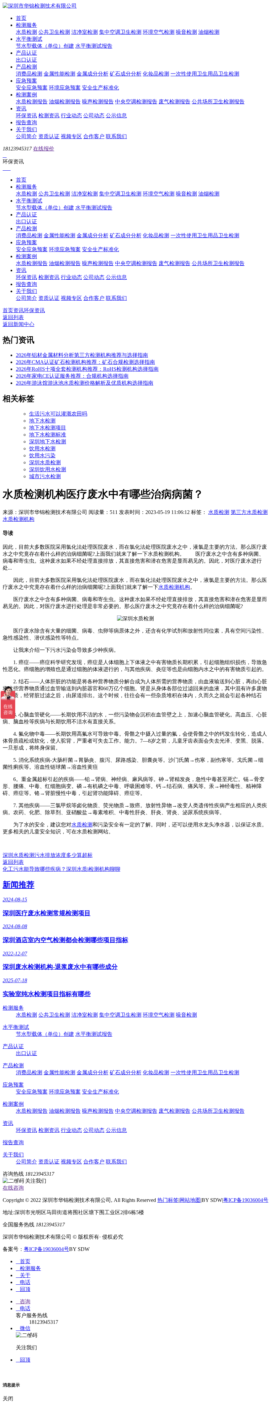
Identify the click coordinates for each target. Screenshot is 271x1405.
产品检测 (26, 67)
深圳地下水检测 (47, 441)
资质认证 (48, 136)
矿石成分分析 (125, 74)
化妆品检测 (156, 74)
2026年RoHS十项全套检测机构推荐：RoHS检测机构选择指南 (87, 369)
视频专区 (71, 136)
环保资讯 (26, 115)
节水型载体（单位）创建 (45, 46)
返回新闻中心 (18, 324)
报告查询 (26, 122)
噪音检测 (186, 32)
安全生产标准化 (100, 87)
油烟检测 (208, 32)
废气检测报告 (174, 101)
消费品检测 (29, 74)
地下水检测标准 (47, 434)
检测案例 (26, 94)
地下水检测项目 (47, 427)
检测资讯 (48, 115)
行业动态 (71, 115)
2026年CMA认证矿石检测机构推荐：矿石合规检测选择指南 (85, 362)
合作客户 (93, 136)
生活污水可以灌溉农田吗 (58, 414)
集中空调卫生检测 (120, 32)
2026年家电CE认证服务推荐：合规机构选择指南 (72, 376)
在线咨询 (13, 1188)
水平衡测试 (29, 39)
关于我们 (26, 129)
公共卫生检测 (54, 32)
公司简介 (26, 136)
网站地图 (190, 1200)
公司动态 (93, 115)
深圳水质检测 (45, 462)
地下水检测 (42, 420)
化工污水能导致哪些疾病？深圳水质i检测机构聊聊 (61, 869)
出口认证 (26, 60)
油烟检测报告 (65, 101)
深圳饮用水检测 (47, 469)
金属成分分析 (92, 74)
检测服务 (26, 25)
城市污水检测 (45, 476)
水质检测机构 (18, 519)
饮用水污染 (42, 455)
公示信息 (116, 115)
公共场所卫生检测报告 (218, 101)
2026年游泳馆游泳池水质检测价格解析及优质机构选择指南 (84, 383)
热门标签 (167, 1200)
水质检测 (26, 32)
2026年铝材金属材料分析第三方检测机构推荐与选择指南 (82, 355)
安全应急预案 (32, 87)
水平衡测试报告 (93, 46)
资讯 (21, 108)
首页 (21, 18)
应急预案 (26, 81)
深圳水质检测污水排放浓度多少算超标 (48, 855)
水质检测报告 (32, 101)
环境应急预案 (65, 87)
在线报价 (43, 148)
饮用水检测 (42, 448)
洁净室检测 (84, 32)
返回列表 (13, 317)
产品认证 (26, 53)
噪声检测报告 (98, 101)
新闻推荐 (18, 884)
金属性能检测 (59, 74)
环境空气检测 (158, 32)
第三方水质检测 (249, 512)
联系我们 (116, 136)
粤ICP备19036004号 (245, 1200)
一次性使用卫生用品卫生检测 (205, 74)
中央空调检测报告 (136, 101)
